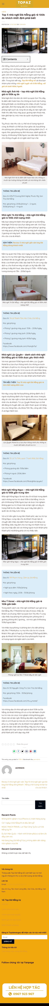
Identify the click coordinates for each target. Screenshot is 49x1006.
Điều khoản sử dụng (10, 925)
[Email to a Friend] (26, 751)
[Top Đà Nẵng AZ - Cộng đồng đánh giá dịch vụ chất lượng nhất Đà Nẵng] (24, 4)
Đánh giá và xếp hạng (11, 920)
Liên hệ (5, 904)
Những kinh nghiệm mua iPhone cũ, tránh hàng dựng (23, 819)
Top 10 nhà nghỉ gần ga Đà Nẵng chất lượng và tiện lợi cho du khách (36, 785)
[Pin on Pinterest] (31, 751)
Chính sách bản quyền (11, 914)
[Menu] (3, 4)
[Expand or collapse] (27, 59)
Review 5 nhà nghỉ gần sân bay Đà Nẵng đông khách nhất (13, 785)
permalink (36, 759)
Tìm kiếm (5, 798)
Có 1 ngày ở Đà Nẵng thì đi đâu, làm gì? (18, 823)
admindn (22, 24)
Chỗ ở (4, 12)
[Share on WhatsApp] (14, 751)
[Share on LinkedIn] (35, 751)
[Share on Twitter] (22, 751)
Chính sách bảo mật (10, 909)
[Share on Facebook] (18, 751)
